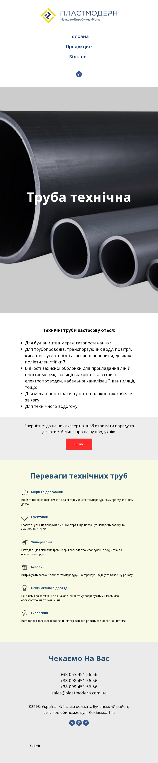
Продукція (78, 46)
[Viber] (79, 74)
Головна (79, 36)
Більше (78, 56)
